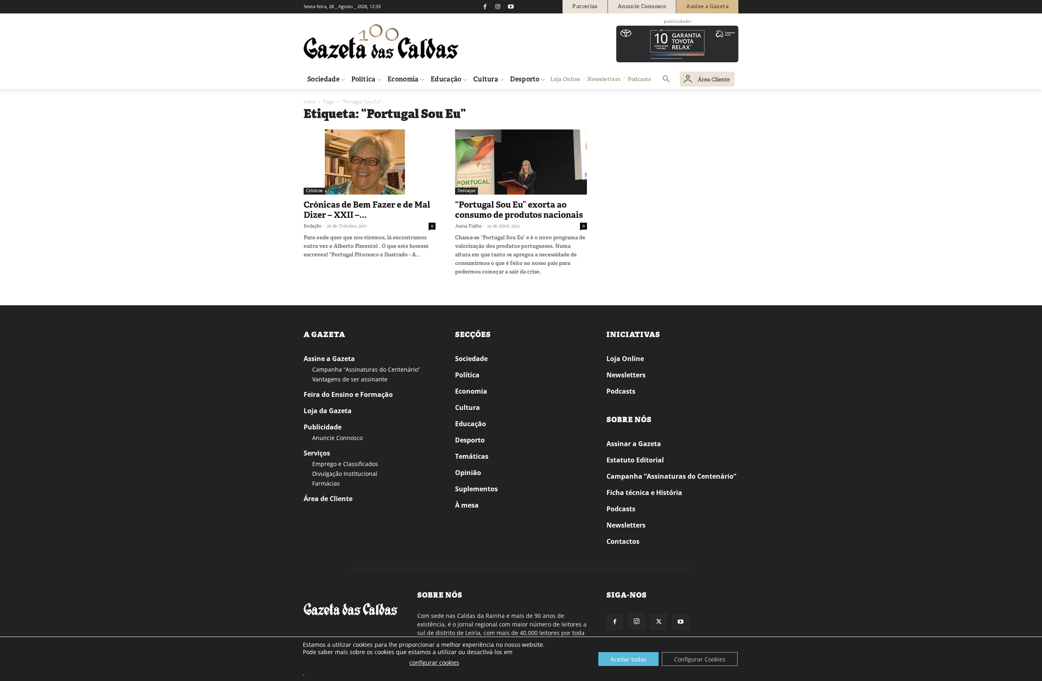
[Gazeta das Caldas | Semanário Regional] (381, 41)
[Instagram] (498, 6)
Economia (471, 391)
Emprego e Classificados (345, 464)
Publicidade (322, 427)
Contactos (622, 541)
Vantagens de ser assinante (349, 379)
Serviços (317, 453)
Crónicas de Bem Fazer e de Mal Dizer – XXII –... (367, 210)
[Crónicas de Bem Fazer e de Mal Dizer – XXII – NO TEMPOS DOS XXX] (370, 162)
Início (309, 101)
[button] (666, 79)
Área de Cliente (328, 498)
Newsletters (626, 374)
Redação (312, 226)
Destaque (466, 190)
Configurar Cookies (699, 659)
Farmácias (326, 483)
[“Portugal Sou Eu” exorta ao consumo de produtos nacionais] (521, 162)
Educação (470, 423)
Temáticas (471, 456)
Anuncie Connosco (337, 438)
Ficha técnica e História (644, 492)
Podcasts (620, 391)
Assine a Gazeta (329, 358)
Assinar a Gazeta (633, 443)
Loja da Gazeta (328, 410)
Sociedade (471, 358)
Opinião (468, 472)
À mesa (467, 505)
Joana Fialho (468, 226)
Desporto (470, 440)
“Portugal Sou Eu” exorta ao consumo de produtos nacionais (519, 210)
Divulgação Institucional (344, 473)
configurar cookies (434, 662)
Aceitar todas (628, 659)
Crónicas (314, 190)
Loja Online (625, 358)
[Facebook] (485, 6)
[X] (658, 622)
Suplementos (476, 488)
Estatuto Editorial (635, 459)
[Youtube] (511, 6)
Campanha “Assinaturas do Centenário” (366, 369)
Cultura (467, 407)
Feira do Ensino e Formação (348, 394)
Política (467, 374)
